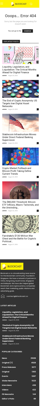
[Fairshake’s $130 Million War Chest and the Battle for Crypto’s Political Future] (20, 224)
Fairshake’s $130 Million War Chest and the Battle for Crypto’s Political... (19, 238)
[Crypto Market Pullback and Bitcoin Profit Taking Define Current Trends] (20, 156)
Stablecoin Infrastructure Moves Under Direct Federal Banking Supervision (19, 137)
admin (4, 75)
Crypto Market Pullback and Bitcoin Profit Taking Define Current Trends (16, 171)
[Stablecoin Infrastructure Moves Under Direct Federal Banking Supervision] (20, 123)
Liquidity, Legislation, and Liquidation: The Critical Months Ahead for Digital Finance (19, 69)
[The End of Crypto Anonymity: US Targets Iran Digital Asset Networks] (20, 89)
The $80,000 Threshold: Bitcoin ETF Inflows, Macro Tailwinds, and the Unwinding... (20, 205)
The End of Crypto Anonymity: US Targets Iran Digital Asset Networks (19, 103)
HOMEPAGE (27, 31)
